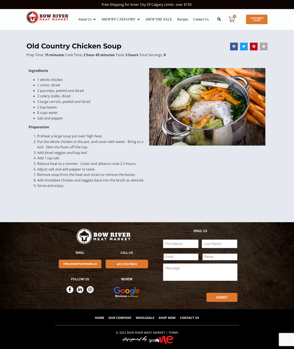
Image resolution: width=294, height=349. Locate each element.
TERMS (173, 332)
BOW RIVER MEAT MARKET (146, 332)
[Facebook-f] (70, 289)
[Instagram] (90, 289)
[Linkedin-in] (80, 289)
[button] (87, 19)
